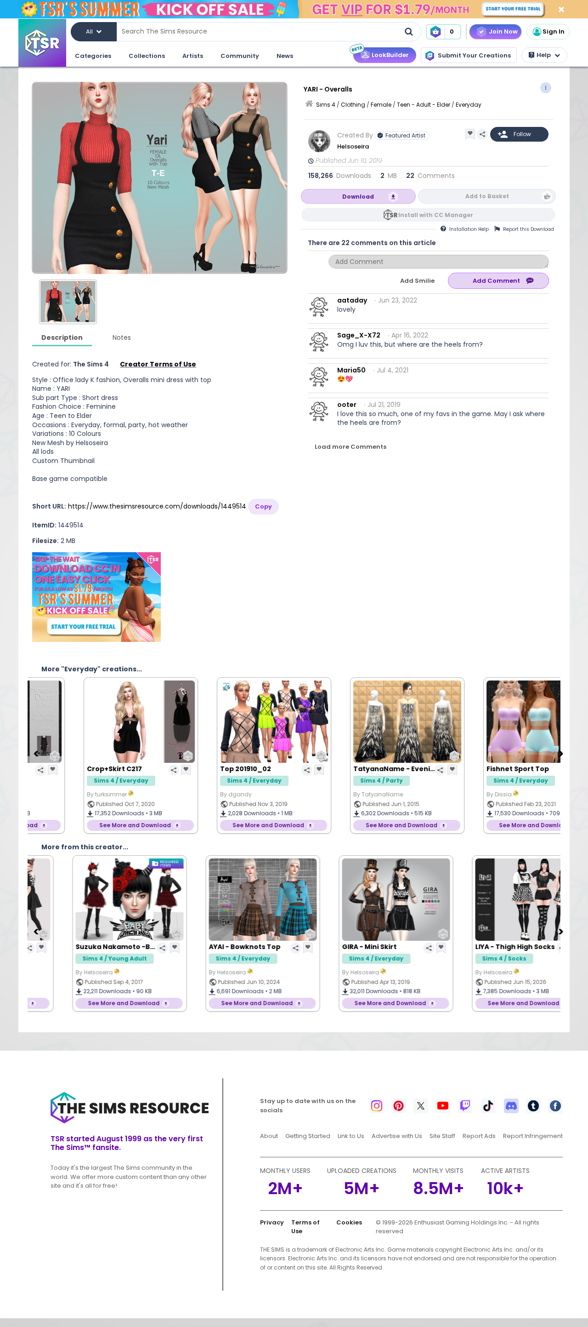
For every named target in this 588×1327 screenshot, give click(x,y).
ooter (346, 404)
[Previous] (36, 753)
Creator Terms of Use (158, 364)
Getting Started (307, 1136)
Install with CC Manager (435, 215)
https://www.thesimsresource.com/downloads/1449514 (157, 506)
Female (381, 105)
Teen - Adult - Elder (423, 105)
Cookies (349, 1222)
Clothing (353, 105)
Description (62, 337)
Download (358, 196)
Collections (147, 55)
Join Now (503, 31)
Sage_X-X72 (358, 335)
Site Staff (442, 1136)
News (285, 55)
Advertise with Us (397, 1136)
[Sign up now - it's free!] (96, 597)
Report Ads (479, 1136)
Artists (192, 55)
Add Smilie (417, 280)
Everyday (468, 105)
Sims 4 (325, 105)
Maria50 (351, 370)
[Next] (561, 753)
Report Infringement (533, 1136)
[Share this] (482, 134)
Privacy (272, 1222)
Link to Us (351, 1136)
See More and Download (93, 825)
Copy (263, 506)
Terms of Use (305, 1227)
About (269, 1136)
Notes (122, 337)
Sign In (554, 31)
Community (239, 55)
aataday (352, 300)
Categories (93, 55)
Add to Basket (487, 196)
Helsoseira (353, 146)
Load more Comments (350, 446)
